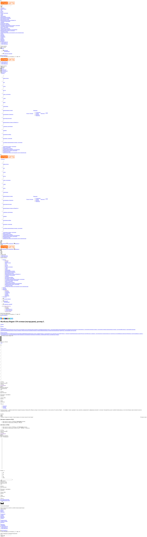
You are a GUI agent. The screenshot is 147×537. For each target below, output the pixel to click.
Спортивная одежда (34, 334)
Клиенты (2, 516)
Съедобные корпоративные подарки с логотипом (111, 329)
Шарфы (24, 333)
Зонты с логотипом (85, 329)
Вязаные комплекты (123, 333)
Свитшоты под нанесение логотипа (112, 333)
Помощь (2, 518)
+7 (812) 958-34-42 (4, 44)
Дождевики (17, 333)
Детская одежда (84, 333)
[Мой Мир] (4, 318)
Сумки (60, 330)
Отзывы (4, 406)
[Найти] (1, 6)
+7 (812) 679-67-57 (4, 41)
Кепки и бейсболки (41, 334)
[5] (73, 340)
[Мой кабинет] (0, 242)
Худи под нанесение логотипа (55, 333)
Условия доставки (3, 521)
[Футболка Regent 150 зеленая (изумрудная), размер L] (1, 347)
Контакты (2, 522)
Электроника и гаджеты (76, 329)
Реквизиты (2, 517)
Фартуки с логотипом (9, 334)
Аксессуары (102, 333)
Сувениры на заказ (37, 329)
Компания (7, 291)
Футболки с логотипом (44, 333)
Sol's (1, 342)
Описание (5, 405)
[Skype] (10, 318)
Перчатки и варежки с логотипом (93, 333)
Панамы (27, 333)
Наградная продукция (27, 330)
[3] (73, 338)
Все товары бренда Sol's (5, 500)
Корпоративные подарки (46, 330)
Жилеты (21, 333)
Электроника (53, 330)
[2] (73, 337)
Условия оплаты (3, 520)
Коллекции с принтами (125, 329)
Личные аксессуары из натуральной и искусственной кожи (21, 329)
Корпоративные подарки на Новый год (15, 330)
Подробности (3, 385)
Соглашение (2, 525)
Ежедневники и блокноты (36, 330)
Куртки (5, 333)
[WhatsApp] (9, 318)
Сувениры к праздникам (5, 329)
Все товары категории (4, 499)
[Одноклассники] (2, 318)
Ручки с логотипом (65, 330)
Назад (7, 260)
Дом (75, 330)
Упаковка (5, 330)
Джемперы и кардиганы (131, 333)
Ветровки (13, 333)
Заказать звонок (8, 311)
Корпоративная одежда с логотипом (48, 329)
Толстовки (9, 333)
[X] (6, 318)
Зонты (57, 330)
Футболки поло (48, 334)
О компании (2, 514)
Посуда (70, 330)
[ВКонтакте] (1, 318)
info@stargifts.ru (4, 55)
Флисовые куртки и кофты (34, 333)
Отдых (73, 330)
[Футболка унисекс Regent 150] (1, 362)
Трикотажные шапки (77, 333)
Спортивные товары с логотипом (95, 329)
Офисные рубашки (55, 334)
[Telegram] (12, 318)
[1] (73, 336)
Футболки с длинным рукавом (67, 333)
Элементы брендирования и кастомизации (63, 329)
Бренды (1, 510)
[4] (73, 339)
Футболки (2, 333)
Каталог (6, 261)
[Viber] (7, 318)
